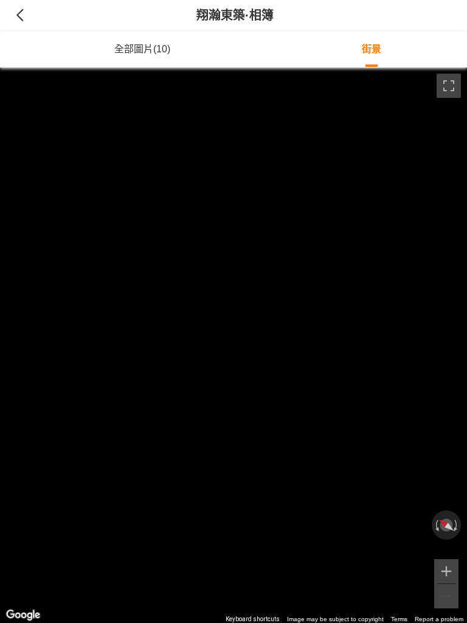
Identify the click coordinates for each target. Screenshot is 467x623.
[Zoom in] (446, 571)
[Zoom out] (446, 596)
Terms (399, 619)
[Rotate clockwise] (456, 525)
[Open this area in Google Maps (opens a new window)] (23, 615)
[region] (233, 345)
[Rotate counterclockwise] (436, 525)
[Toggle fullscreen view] (449, 86)
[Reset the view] (446, 524)
